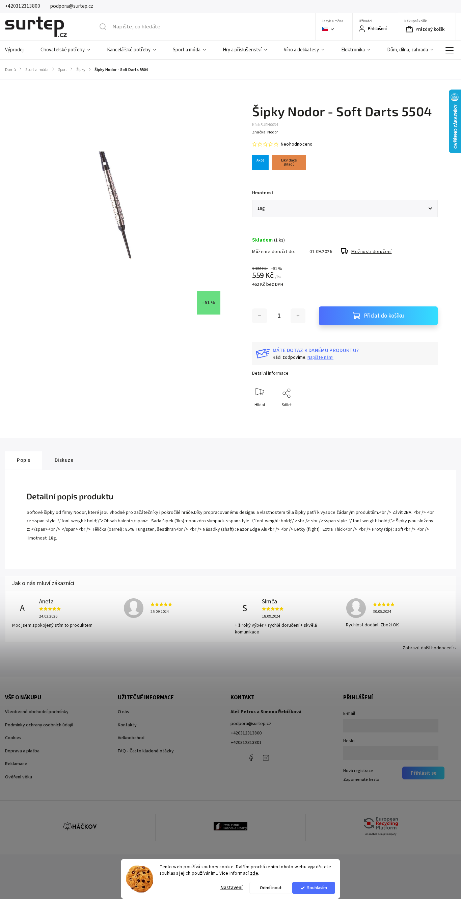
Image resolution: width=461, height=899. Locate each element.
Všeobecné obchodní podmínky (37, 711)
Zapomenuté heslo (361, 779)
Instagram (266, 758)
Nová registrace (358, 771)
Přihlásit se (423, 773)
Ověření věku (18, 777)
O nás (123, 711)
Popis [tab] (23, 460)
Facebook (251, 758)
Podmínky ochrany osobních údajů (39, 725)
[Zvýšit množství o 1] (298, 315)
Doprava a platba (22, 751)
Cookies (13, 737)
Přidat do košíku (384, 316)
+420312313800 (246, 733)
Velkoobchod (131, 737)
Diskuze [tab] (64, 460)
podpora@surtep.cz (251, 723)
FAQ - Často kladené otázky (146, 751)
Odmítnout (271, 887)
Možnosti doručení (371, 251)
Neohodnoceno (297, 144)
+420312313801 (246, 742)
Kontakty (127, 725)
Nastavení (231, 887)
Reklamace (16, 763)
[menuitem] (18, 50)
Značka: (265, 132)
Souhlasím (317, 887)
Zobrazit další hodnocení (428, 648)
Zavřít (427, 416)
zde (254, 873)
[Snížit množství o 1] (259, 315)
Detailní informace (270, 373)
